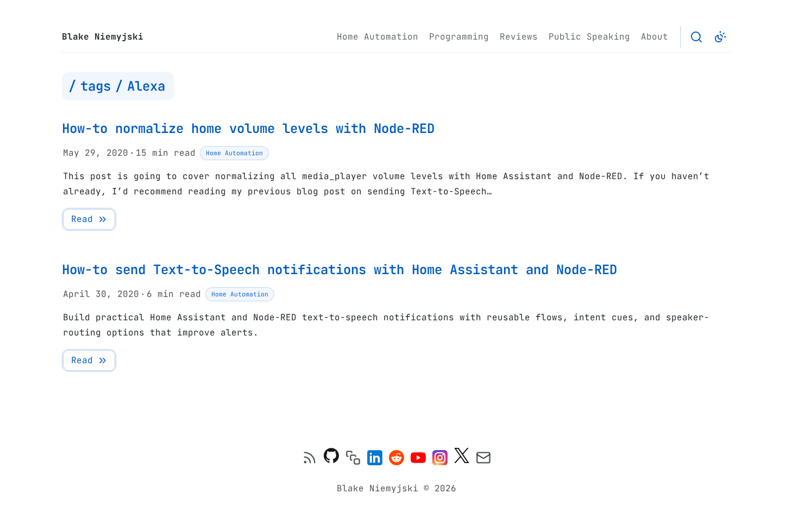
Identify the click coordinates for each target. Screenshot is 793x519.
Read (82, 219)
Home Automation (377, 36)
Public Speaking (589, 36)
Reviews (519, 36)
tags (95, 86)
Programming (459, 36)
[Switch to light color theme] (720, 37)
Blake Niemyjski (102, 36)
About (654, 36)
